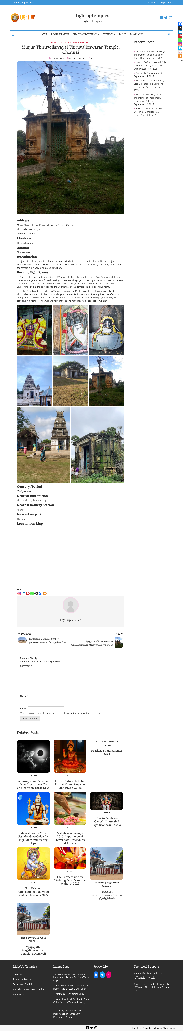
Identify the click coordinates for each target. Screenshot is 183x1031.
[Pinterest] (28, 593)
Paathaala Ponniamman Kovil (106, 752)
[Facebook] (40, 593)
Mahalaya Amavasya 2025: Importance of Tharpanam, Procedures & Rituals (70, 838)
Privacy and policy (22, 979)
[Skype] (180, 48)
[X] (36, 593)
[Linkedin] (23, 593)
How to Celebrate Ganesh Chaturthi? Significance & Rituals (107, 821)
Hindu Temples (80, 42)
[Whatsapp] (32, 593)
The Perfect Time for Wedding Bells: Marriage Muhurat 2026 (70, 880)
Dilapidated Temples (85, 34)
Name (24, 696)
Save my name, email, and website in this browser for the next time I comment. (62, 713)
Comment (26, 665)
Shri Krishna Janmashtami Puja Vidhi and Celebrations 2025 (33, 892)
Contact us (18, 994)
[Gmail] (180, 52)
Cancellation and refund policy (28, 989)
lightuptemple (57, 58)
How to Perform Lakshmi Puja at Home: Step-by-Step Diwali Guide (70, 784)
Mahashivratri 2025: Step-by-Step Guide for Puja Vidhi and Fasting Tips (33, 838)
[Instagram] (19, 593)
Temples (108, 34)
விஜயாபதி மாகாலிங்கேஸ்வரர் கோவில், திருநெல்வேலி (106, 895)
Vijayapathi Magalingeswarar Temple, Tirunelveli (33, 950)
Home (44, 34)
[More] (45, 593)
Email (23, 708)
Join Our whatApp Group (160, 2)
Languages (136, 34)
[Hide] (182, 60)
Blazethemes (169, 1028)
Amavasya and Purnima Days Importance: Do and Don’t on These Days (33, 784)
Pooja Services (60, 34)
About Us (18, 973)
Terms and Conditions (24, 984)
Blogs (122, 34)
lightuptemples (92, 16)
